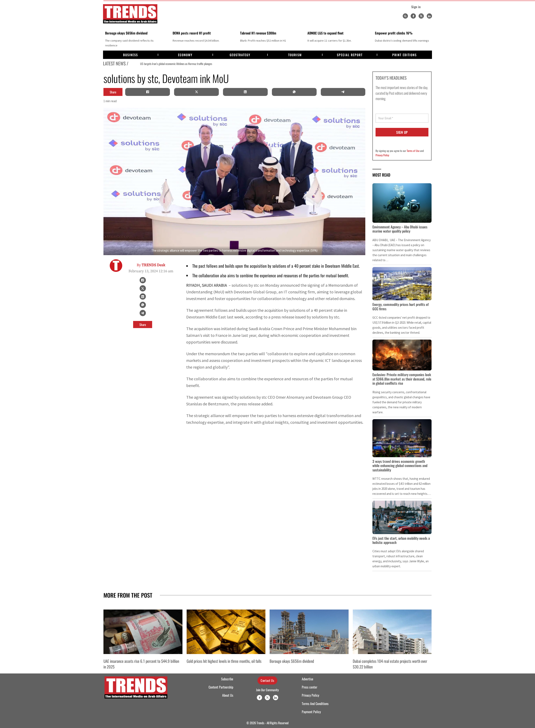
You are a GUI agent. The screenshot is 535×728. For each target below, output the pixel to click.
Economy (185, 54)
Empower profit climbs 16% (394, 33)
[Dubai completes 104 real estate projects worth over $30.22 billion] (392, 632)
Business (130, 54)
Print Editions (404, 54)
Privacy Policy (382, 155)
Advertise (307, 678)
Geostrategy (240, 54)
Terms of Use (413, 151)
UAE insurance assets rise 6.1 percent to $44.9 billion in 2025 (141, 663)
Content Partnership (221, 687)
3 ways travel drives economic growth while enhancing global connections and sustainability (399, 465)
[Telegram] (343, 92)
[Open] (405, 16)
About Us (227, 695)
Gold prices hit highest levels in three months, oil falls (224, 661)
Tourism (295, 54)
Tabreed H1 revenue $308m (258, 33)
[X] (196, 92)
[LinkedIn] (245, 92)
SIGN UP (402, 132)
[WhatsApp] (294, 92)
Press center (309, 687)
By (151, 265)
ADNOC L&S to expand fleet (325, 33)
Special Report (350, 54)
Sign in (416, 6)
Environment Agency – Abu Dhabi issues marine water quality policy (399, 229)
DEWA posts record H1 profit (192, 33)
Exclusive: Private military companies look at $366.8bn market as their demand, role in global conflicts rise (401, 379)
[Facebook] (413, 16)
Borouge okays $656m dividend (126, 33)
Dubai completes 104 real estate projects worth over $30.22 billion (390, 663)
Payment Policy (311, 711)
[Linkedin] (429, 16)
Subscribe (227, 678)
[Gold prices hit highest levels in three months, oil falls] (226, 632)
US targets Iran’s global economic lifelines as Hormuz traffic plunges (165, 64)
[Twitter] (421, 16)
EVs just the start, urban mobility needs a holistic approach (401, 540)
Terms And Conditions (315, 703)
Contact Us (267, 680)
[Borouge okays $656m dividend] (309, 632)
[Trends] (130, 13)
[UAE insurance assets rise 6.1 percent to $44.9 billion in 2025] (142, 632)
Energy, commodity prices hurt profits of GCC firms (400, 306)
